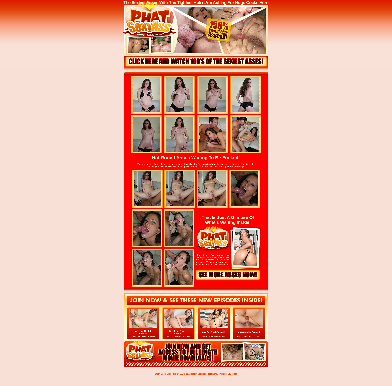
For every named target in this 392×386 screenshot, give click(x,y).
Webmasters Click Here (165, 374)
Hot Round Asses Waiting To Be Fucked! (196, 157)
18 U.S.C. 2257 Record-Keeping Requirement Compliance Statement (207, 374)
